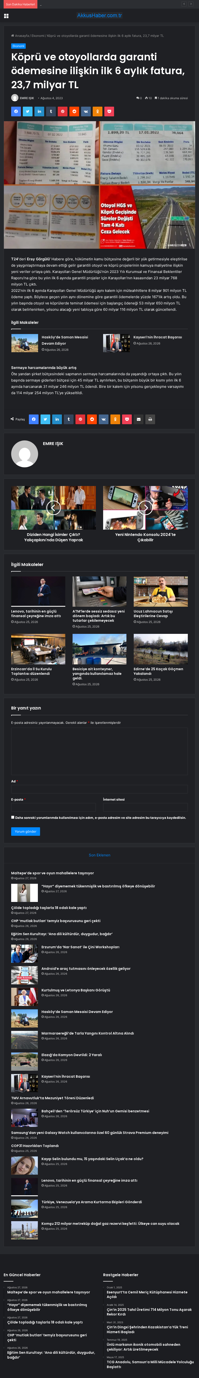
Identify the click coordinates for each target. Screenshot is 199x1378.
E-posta (18, 799)
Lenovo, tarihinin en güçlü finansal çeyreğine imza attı (36, 613)
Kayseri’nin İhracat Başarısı (157, 337)
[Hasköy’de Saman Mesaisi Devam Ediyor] (24, 343)
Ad (14, 781)
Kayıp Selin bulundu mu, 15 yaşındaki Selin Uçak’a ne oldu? (92, 1158)
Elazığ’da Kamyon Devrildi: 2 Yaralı (71, 1054)
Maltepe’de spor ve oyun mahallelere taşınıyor (52, 873)
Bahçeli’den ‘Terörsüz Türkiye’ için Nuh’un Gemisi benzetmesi (95, 1111)
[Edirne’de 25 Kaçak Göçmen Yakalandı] (161, 649)
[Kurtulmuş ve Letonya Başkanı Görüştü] (24, 997)
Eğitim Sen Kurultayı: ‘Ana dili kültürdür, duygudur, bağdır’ (62, 934)
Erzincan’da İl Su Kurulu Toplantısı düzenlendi (31, 671)
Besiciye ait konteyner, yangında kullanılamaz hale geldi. (97, 674)
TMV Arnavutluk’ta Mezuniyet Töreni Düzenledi (52, 1098)
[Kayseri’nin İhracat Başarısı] (116, 343)
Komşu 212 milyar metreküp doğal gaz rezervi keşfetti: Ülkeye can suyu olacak (110, 1223)
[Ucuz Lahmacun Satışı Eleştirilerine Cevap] (161, 591)
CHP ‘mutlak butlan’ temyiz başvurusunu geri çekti (55, 920)
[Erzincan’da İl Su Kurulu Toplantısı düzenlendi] (38, 649)
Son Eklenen (99, 855)
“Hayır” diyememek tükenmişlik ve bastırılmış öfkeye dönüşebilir (98, 886)
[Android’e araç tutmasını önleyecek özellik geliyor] (24, 975)
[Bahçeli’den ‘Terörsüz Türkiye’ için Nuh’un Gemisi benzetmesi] (24, 1118)
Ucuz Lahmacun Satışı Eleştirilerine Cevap (153, 613)
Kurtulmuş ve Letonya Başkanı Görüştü (75, 990)
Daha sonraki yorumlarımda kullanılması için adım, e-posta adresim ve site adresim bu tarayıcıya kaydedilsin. (100, 818)
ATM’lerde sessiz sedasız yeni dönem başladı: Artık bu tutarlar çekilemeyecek (99, 616)
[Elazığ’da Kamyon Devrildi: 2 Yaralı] (24, 1061)
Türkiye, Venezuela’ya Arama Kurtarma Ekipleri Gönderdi (91, 1202)
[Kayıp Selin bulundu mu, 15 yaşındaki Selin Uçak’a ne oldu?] (24, 1165)
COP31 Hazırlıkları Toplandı (35, 1145)
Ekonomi (38, 36)
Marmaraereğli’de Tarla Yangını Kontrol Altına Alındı (87, 1033)
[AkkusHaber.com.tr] (99, 15)
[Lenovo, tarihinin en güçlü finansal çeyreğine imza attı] (38, 591)
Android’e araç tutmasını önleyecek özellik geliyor (86, 968)
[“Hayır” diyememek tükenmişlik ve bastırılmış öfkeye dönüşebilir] (24, 893)
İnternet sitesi (114, 799)
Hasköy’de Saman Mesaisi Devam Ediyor (77, 1011)
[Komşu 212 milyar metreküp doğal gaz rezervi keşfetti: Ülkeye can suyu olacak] (24, 1230)
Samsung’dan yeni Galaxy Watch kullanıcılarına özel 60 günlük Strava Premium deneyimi (89, 1132)
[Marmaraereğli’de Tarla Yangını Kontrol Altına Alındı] (24, 1040)
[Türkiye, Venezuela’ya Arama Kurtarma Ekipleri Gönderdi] (24, 1209)
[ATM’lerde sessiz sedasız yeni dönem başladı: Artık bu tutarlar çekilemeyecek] (100, 591)
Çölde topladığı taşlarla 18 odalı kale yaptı (71, 4)
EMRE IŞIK (27, 98)
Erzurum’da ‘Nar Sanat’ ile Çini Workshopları (80, 947)
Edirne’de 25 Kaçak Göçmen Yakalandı (158, 671)
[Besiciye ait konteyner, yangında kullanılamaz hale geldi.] (100, 649)
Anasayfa (21, 36)
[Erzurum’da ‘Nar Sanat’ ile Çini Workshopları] (24, 954)
